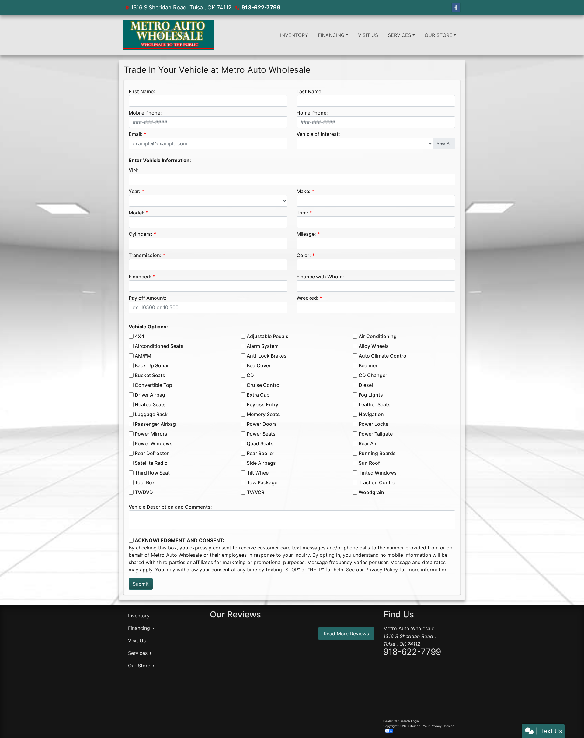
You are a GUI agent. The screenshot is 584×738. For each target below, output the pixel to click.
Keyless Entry (262, 404)
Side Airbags (261, 463)
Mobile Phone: (145, 113)
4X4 (139, 336)
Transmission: (145, 255)
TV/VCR (255, 492)
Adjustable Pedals (267, 336)
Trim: (302, 213)
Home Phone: (312, 113)
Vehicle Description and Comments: (170, 507)
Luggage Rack (151, 414)
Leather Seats (375, 404)
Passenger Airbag (155, 424)
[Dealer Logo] (168, 35)
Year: (135, 191)
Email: (136, 134)
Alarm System (263, 346)
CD (250, 375)
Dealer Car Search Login (401, 721)
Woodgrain (371, 492)
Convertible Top (153, 385)
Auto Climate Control (383, 356)
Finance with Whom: (320, 277)
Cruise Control (264, 385)
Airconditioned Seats (159, 346)
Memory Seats (263, 414)
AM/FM (143, 356)
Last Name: (310, 91)
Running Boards (377, 453)
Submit (141, 584)
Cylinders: (140, 234)
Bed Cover (259, 365)
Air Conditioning (378, 336)
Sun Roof (369, 463)
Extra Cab (258, 395)
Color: (304, 255)
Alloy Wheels (374, 346)
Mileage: (306, 234)
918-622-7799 (261, 7)
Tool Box (145, 482)
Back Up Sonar (152, 365)
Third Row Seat (152, 473)
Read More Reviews (346, 633)
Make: (304, 191)
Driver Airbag (150, 395)
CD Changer (373, 375)
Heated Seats (150, 404)
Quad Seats (260, 443)
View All (444, 143)
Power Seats (261, 434)
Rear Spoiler (260, 453)
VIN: (133, 170)
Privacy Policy (381, 570)
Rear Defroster (152, 453)
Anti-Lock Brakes (267, 356)
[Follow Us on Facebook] (456, 7)
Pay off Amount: (147, 298)
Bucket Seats (150, 375)
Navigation (371, 414)
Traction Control (378, 482)
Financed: (140, 277)
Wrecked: (307, 298)
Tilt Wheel (258, 473)
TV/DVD (144, 492)
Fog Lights (371, 395)
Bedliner (368, 365)
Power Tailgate (376, 434)
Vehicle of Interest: (318, 134)
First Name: (142, 91)
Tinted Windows (378, 473)
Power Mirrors (151, 434)
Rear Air (368, 443)
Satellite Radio (151, 463)
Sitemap (414, 726)
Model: (136, 213)
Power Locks (373, 424)
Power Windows (153, 443)
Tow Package (262, 482)
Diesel (366, 385)
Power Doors (262, 424)
